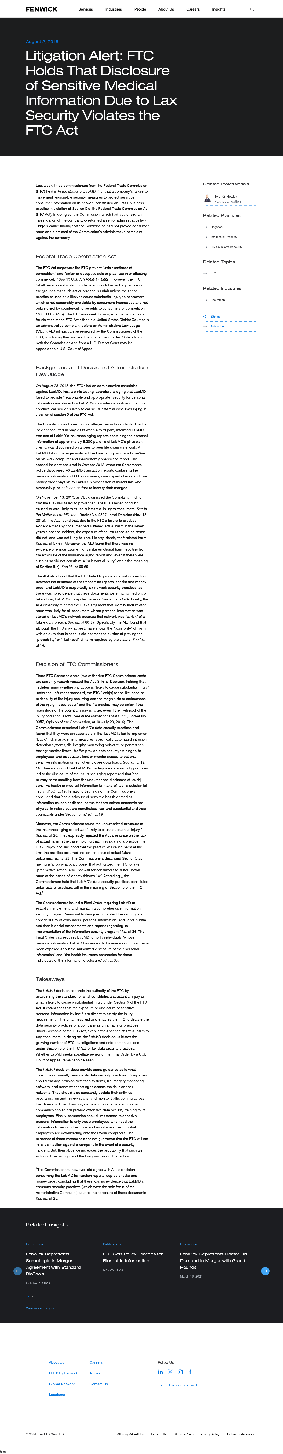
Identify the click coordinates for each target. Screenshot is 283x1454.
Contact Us (98, 1383)
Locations (57, 1394)
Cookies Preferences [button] (240, 1434)
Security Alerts (184, 1434)
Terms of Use (159, 1434)
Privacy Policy (210, 1434)
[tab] (28, 1296)
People (140, 9)
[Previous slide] (17, 1271)
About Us (166, 9)
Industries (113, 9)
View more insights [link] (40, 1308)
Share (215, 316)
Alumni (95, 1372)
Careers (193, 9)
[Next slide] (265, 1271)
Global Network (62, 1383)
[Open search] (252, 9)
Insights (218, 9)
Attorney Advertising (130, 1434)
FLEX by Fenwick (63, 1372)
